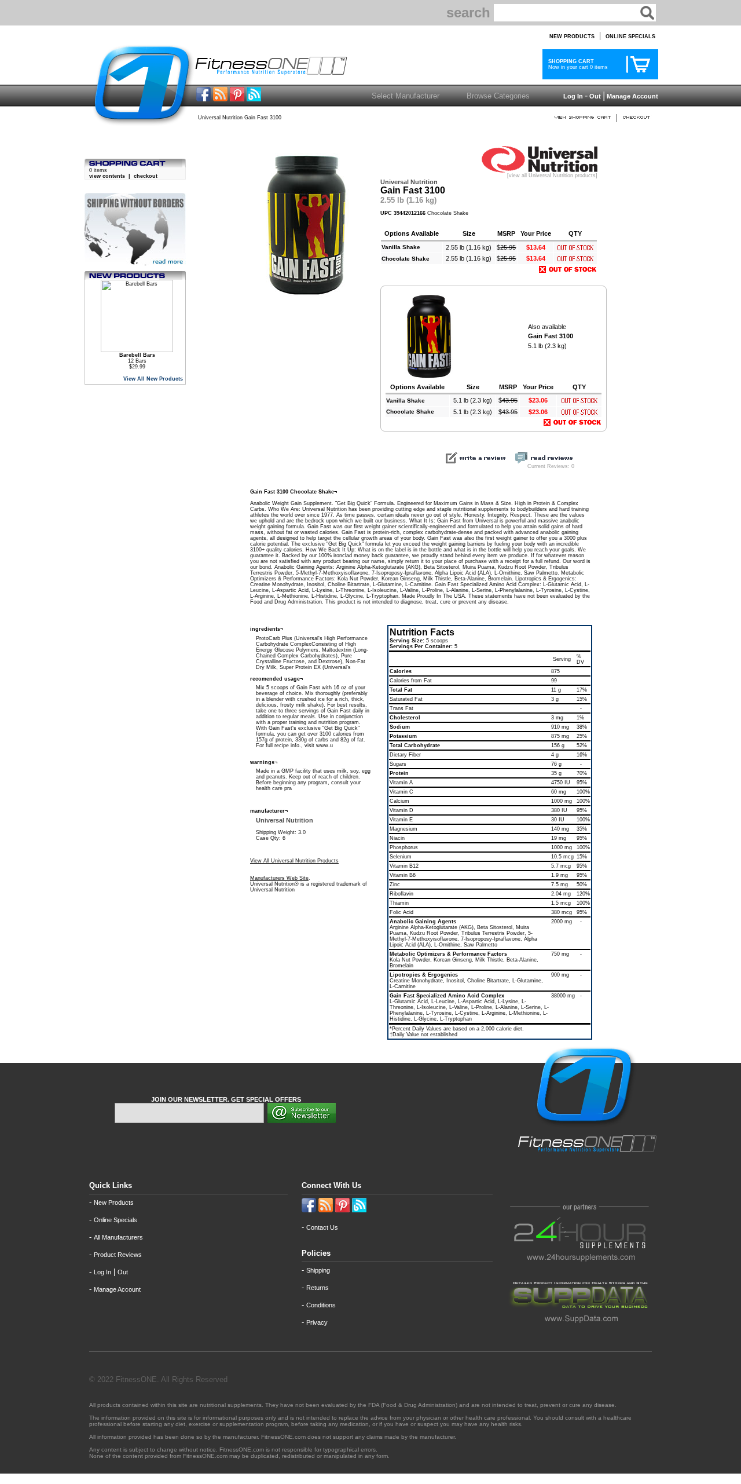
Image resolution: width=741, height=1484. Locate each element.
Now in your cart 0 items (576, 64)
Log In (572, 96)
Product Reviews (118, 1254)
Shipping (318, 1270)
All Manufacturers (118, 1237)
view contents (107, 176)
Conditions (321, 1305)
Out (595, 96)
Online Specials (115, 1219)
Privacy (317, 1322)
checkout (145, 176)
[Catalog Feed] (220, 98)
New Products (114, 1202)
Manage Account (631, 96)
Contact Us (322, 1227)
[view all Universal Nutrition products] (552, 175)
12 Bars (137, 358)
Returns (317, 1287)
